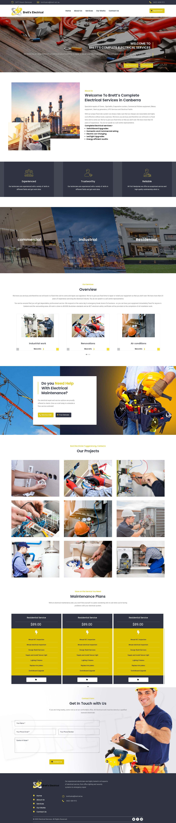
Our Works (101, 11)
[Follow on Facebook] (137, 819)
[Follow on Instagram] (141, 819)
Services (89, 11)
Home (68, 11)
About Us (78, 11)
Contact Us (114, 11)
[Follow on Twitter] (133, 819)
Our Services (131, 65)
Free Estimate (64, 415)
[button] (86, 354)
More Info (37, 349)
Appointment (157, 11)
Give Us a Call (46, 415)
